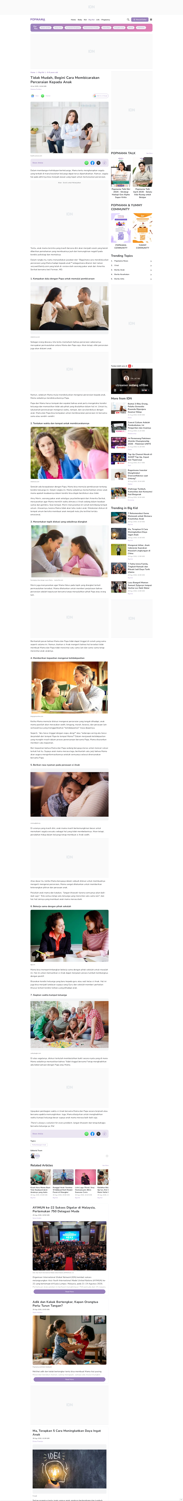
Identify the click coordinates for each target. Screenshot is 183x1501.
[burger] (151, 19)
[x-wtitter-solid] (98, 163)
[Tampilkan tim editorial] (107, 1155)
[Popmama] (37, 19)
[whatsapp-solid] (87, 163)
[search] (128, 19)
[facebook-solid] (92, 163)
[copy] (104, 163)
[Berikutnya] (109, 1299)
